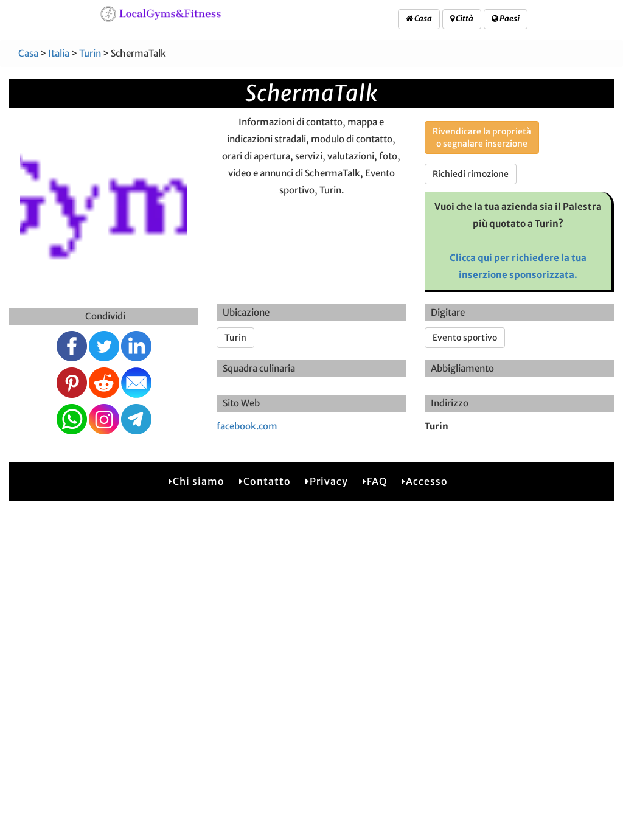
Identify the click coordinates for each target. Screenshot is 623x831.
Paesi (509, 18)
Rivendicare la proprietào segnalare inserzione (482, 137)
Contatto (267, 481)
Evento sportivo (465, 337)
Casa (422, 18)
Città (463, 18)
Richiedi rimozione (471, 174)
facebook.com (247, 426)
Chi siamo (198, 481)
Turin (90, 53)
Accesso (427, 481)
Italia (58, 53)
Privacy (329, 481)
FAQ (377, 481)
